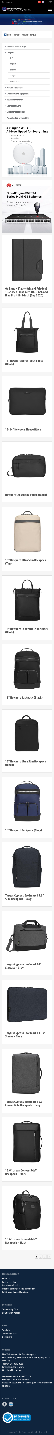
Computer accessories (16, 111)
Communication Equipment (18, 93)
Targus (13, 75)
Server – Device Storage (16, 46)
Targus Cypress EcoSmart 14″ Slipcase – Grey (23, 966)
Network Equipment (15, 99)
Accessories (15, 81)
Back (9, 34)
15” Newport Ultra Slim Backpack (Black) (25, 763)
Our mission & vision (11, 1285)
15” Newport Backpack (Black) (24, 697)
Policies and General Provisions (15, 1291)
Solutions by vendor (11, 1312)
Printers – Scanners (15, 87)
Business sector (9, 1281)
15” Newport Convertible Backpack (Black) (26, 630)
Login (50, 2)
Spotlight (6, 1329)
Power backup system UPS (18, 117)
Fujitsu (13, 63)
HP (11, 57)
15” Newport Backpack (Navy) (23, 830)
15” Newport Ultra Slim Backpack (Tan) (25, 561)
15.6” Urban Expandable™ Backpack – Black (21, 1241)
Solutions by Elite (10, 1309)
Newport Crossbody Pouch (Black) (26, 495)
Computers (11, 52)
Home (16, 34)
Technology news (10, 1333)
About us (6, 1278)
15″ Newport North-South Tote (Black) (24, 362)
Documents (7, 1336)
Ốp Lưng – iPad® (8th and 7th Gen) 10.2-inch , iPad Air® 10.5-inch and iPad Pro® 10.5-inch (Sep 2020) (26, 292)
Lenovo (13, 69)
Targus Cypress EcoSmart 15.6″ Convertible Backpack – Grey (24, 1103)
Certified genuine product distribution (18, 1288)
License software (14, 105)
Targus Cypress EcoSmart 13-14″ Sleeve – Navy (25, 1034)
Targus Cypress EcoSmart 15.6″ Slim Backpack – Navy (24, 897)
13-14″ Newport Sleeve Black (23, 429)
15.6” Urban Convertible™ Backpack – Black (21, 1172)
